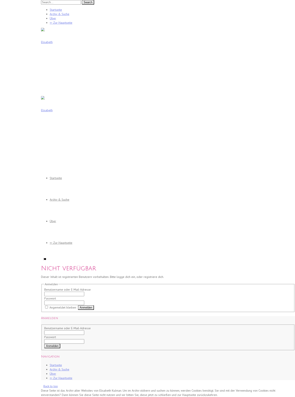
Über (53, 18)
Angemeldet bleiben (62, 307)
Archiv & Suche (59, 14)
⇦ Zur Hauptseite (61, 23)
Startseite (56, 10)
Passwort (50, 298)
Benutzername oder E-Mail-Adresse (67, 289)
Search (88, 2)
